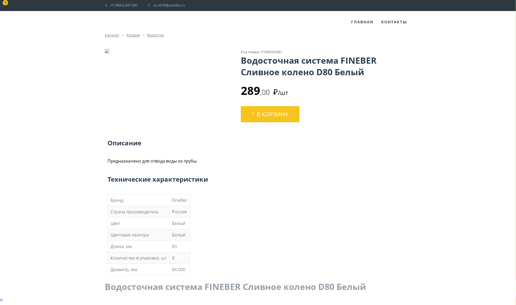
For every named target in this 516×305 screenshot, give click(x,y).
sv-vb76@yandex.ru (169, 5)
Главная (362, 22)
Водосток (155, 35)
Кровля (133, 35)
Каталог (112, 35)
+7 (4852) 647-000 (123, 5)
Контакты (394, 22)
